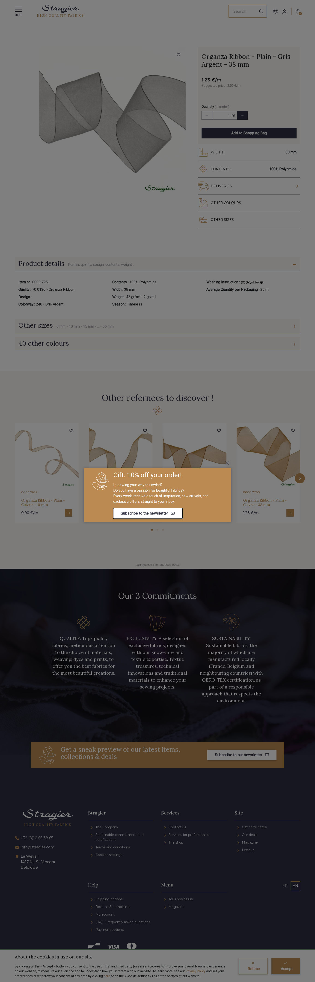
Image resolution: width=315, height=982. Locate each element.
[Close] (227, 463)
